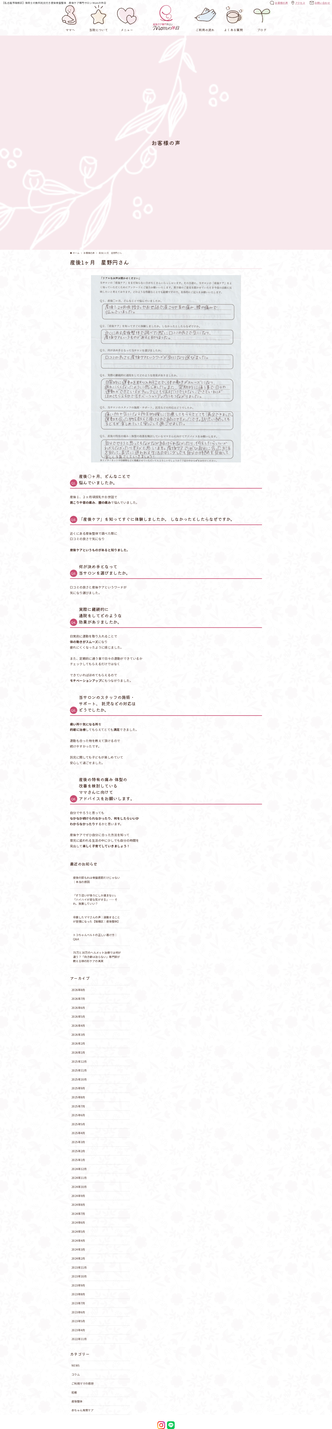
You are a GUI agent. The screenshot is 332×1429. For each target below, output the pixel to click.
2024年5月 (78, 1231)
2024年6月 (78, 1222)
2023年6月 (78, 1312)
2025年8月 (78, 1097)
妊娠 (74, 1392)
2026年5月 (78, 1016)
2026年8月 (78, 990)
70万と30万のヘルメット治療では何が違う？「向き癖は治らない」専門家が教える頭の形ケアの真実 (97, 956)
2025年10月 (79, 1079)
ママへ (70, 29)
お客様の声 (281, 3)
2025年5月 (78, 1124)
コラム (75, 1374)
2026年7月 (78, 999)
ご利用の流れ (205, 29)
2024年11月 (79, 1178)
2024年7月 (78, 1214)
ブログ (261, 29)
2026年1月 (78, 1052)
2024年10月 (79, 1187)
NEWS (75, 1365)
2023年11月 (79, 1267)
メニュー (127, 29)
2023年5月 (78, 1321)
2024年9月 (78, 1196)
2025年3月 (78, 1142)
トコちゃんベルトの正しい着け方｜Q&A (95, 937)
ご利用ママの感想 (82, 1383)
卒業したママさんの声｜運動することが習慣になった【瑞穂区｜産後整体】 (96, 919)
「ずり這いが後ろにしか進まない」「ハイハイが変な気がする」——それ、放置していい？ (95, 899)
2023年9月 (78, 1285)
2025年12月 (79, 1061)
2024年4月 (78, 1240)
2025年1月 (78, 1160)
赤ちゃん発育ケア (82, 1410)
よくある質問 (233, 29)
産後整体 (77, 1401)
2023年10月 (79, 1276)
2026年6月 (78, 1008)
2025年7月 (78, 1106)
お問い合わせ (322, 3)
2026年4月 (78, 1025)
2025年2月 (78, 1151)
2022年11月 (79, 1339)
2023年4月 (78, 1330)
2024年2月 (78, 1258)
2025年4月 (78, 1133)
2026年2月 (78, 1043)
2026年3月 (78, 1034)
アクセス (300, 3)
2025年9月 (78, 1088)
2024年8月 (78, 1204)
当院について (98, 29)
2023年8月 (78, 1294)
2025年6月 (78, 1115)
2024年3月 (78, 1249)
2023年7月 (78, 1303)
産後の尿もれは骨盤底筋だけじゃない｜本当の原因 (96, 879)
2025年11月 (79, 1070)
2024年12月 (79, 1169)
